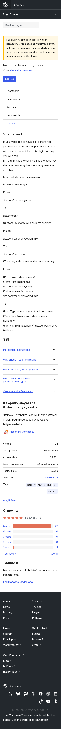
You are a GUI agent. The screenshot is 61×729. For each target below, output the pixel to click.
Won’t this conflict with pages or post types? (16, 380)
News (6, 606)
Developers (9, 639)
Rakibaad (11, 107)
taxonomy (52, 491)
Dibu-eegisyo (14, 99)
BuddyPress (11, 671)
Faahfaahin (12, 90)
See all (54, 553)
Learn (6, 628)
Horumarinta (13, 115)
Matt (7, 660)
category (31, 485)
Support (7, 633)
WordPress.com (13, 655)
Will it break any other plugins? (20, 369)
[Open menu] (56, 4)
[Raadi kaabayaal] (36, 25)
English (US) (51, 477)
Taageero (11, 123)
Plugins (36, 612)
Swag (37, 644)
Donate (38, 639)
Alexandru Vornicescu (22, 70)
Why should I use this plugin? (19, 359)
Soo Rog (9, 79)
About (6, 601)
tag (55, 485)
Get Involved (39, 628)
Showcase (38, 601)
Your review (10, 553)
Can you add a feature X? (18, 391)
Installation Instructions (16, 349)
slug (49, 485)
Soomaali (15, 686)
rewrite (41, 485)
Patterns (37, 618)
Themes (36, 606)
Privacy (7, 618)
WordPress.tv (12, 644)
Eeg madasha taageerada (18, 581)
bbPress (9, 666)
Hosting (7, 612)
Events (36, 633)
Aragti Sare (9, 500)
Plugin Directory (11, 14)
